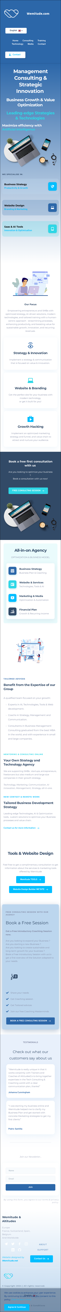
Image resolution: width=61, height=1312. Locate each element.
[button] (16, 1307)
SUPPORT (43, 1249)
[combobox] (16, 30)
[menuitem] (15, 41)
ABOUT (43, 1244)
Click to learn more (21, 1299)
